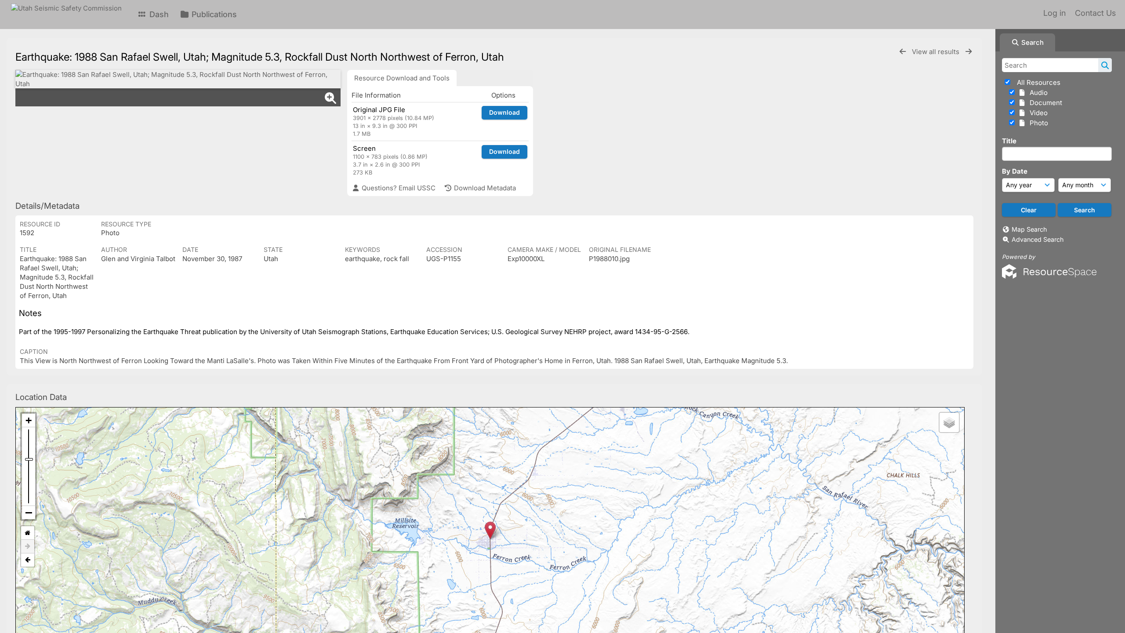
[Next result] (968, 51)
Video (1037, 113)
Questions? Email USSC (397, 188)
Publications (213, 14)
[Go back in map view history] (27, 560)
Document (1044, 102)
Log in (1054, 13)
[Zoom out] (28, 512)
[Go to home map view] (27, 533)
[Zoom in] (28, 420)
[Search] (1105, 65)
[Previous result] (902, 51)
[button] (490, 530)
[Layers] (949, 422)
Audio (1037, 92)
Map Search (1029, 229)
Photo (1037, 123)
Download (504, 112)
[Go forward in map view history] (27, 546)
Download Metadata (484, 188)
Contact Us (1095, 13)
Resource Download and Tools (402, 78)
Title (1009, 141)
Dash (158, 14)
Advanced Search (1037, 239)
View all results (936, 51)
